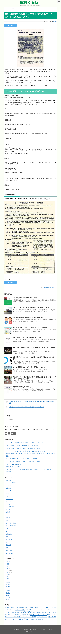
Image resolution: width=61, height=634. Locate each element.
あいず (6, 607)
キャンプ (8, 490)
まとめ (8, 509)
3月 (8, 574)
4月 (8, 572)
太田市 (15, 614)
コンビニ (41, 609)
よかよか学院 (34, 607)
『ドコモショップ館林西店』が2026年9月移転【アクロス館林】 (23, 461)
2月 (8, 576)
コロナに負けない (30, 609)
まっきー (28, 607)
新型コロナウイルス (38, 615)
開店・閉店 (9, 550)
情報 (54, 21)
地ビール (8, 520)
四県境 (8, 517)
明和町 (48, 614)
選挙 (7, 547)
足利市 (50, 617)
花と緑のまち (9, 539)
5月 (8, 570)
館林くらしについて (18, 629)
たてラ (10, 607)
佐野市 (34, 612)
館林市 (22, 619)
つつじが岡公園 (16, 607)
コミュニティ (9, 499)
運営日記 (8, 545)
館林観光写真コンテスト (49, 287)
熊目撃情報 (11, 506)
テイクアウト (45, 609)
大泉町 (12, 614)
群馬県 (34, 617)
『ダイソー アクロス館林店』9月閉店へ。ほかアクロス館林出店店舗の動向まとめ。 (28, 451)
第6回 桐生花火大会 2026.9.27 (14, 467)
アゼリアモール (11, 609)
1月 (8, 579)
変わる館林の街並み (11, 523)
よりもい (41, 607)
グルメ (8, 493)
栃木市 (9, 617)
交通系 (8, 512)
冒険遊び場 (40, 612)
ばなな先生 (23, 607)
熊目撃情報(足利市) (25, 617)
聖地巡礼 (42, 617)
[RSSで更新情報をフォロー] (14, 433)
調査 (7, 542)
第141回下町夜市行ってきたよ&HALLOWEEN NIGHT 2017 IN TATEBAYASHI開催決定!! (31, 402)
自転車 (8, 536)
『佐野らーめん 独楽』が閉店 (14, 464)
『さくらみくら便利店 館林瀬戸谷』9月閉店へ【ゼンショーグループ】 (25, 443)
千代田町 (44, 612)
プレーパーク (51, 609)
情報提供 (26, 629)
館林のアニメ (9, 553)
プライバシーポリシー (42, 629)
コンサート (36, 609)
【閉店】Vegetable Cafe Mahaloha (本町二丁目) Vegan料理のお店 (26, 407)
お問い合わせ (33, 629)
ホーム (10, 629)
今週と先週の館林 (18, 612)
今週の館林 (27, 612)
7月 (8, 566)
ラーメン (8, 612)
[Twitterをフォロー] (6, 433)
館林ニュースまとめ (13, 619)
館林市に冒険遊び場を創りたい (34, 619)
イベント (8, 480)
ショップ (8, 501)
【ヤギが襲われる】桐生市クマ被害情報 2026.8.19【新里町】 (22, 445)
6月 (8, 568)
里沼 (6, 619)
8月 (8, 564)
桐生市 (12, 617)
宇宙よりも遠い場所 (11, 525)
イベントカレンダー (11, 485)
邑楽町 (54, 617)
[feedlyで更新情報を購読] (12, 433)
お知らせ (8, 488)
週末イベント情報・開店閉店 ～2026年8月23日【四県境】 (21, 458)
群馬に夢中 (9, 534)
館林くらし (29, 2)
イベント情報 (12, 482)
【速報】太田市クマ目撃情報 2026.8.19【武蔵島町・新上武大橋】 (23, 448)
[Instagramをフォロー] (9, 433)
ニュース (8, 504)
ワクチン (12, 612)
